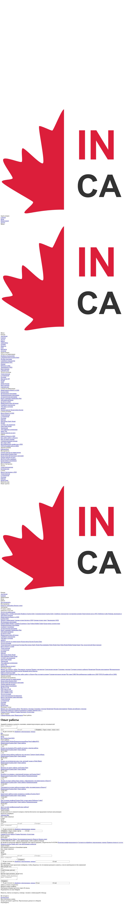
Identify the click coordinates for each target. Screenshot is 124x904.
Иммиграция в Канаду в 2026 (10, 617)
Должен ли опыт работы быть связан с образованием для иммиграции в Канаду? (26, 781)
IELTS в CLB (5, 687)
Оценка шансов (5, 410)
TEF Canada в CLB (6, 691)
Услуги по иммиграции (8, 612)
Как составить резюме (42, 674)
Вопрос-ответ (43, 839)
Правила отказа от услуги (115, 842)
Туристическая (5, 648)
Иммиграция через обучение (9, 635)
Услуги (8, 712)
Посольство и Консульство (14, 671)
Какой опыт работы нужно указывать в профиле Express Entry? (20, 794)
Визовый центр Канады (30, 671)
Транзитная (4, 661)
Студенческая (5, 650)
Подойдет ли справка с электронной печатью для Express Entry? (20, 774)
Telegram (3, 815)
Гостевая (3, 651)
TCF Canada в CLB (7, 692)
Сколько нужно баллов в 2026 (24, 620)
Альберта (4, 627)
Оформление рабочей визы (9, 674)
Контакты (23, 712)
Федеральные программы (9, 622)
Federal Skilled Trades (36, 623)
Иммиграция (5, 743)
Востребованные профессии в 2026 (87, 674)
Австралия (4, 336)
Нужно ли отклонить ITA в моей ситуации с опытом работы (19, 748)
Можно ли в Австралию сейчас (10, 709)
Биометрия (92, 669)
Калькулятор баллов (17, 410)
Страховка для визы (64, 669)
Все (2, 733)
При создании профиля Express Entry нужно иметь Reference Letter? (22, 800)
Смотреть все (5, 370)
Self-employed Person (7, 632)
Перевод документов (37, 669)
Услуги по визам (6, 643)
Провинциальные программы (10, 625)
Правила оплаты (6, 844)
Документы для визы (24, 669)
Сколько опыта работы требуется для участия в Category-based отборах (22, 754)
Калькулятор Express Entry (9, 681)
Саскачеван (10, 627)
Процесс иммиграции (7, 620)
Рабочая (3, 653)
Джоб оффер (32, 741)
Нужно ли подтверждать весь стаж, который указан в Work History (21, 761)
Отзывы (17, 712)
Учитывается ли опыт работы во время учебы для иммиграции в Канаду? (23, 787)
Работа (15, 839)
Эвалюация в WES (53, 620)
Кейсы (13, 712)
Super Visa (4, 664)
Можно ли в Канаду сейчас (9, 669)
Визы (2, 736)
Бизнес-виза (4, 705)
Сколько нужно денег (40, 620)
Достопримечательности (25, 839)
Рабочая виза (5, 449)
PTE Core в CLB (6, 689)
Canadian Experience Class (22, 623)
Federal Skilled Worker (7, 623)
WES (13, 738)
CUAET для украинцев (8, 658)
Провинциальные (19, 741)
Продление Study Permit (8, 654)
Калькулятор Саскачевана (9, 686)
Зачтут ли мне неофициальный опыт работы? (15, 807)
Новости (35, 839)
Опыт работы (22, 743)
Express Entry (5, 618)
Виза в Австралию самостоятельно (11, 697)
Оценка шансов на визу (8, 433)
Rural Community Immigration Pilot (11, 630)
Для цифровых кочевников (9, 663)
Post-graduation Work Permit (9, 656)
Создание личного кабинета (79, 669)
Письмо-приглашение (102, 669)
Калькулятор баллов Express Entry (31, 641)
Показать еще (5, 808)
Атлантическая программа (9, 628)
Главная (3, 712)
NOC (37, 741)
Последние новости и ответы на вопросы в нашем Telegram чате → (21, 710)
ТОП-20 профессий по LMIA (108, 674)
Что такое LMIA (71, 674)
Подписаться (5, 897)
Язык (26, 741)
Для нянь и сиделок (7, 639)
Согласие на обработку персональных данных (92, 842)
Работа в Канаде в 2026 (8, 672)
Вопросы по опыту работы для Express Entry (14, 767)
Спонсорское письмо (51, 669)
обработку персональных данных (25, 731)
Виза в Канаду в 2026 (7, 646)
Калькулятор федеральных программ (12, 682)
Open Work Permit (6, 659)
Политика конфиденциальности (68, 842)
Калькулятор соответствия (52, 623)
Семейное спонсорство (8, 636)
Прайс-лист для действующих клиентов (23, 844)
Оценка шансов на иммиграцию (11, 641)
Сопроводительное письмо (57, 674)
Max (7, 815)
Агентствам (30, 712)
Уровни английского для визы (77, 709)
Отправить (39, 729)
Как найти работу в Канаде (26, 674)
